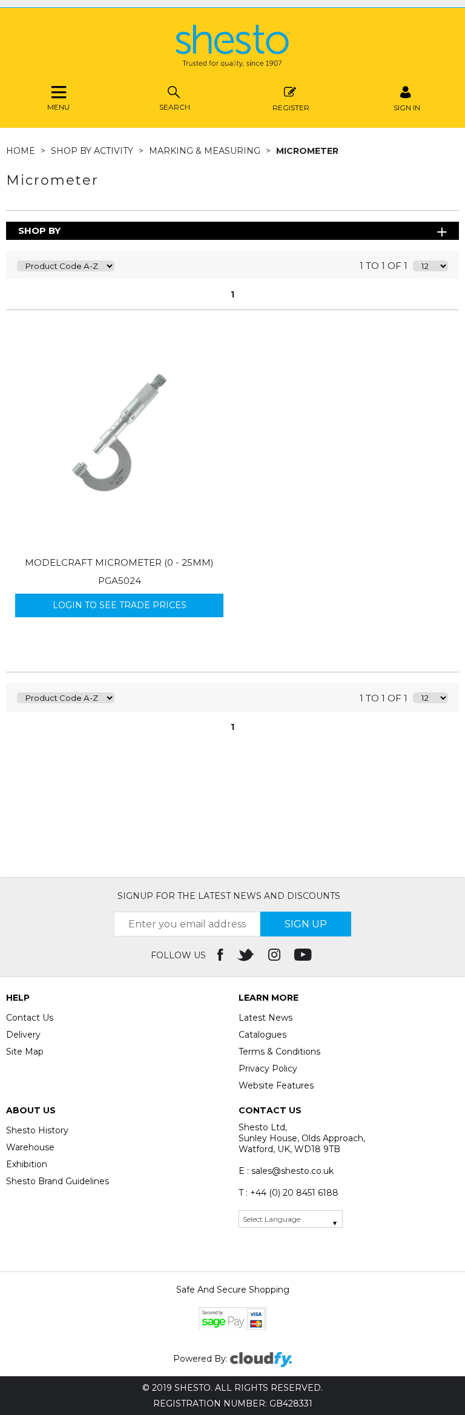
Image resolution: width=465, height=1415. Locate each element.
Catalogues (262, 1034)
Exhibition (26, 1164)
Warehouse (30, 1147)
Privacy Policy (268, 1068)
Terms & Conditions (279, 1051)
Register (290, 107)
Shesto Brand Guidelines (57, 1181)
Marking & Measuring (206, 150)
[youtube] (304, 955)
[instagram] (275, 955)
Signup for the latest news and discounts (228, 895)
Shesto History (37, 1130)
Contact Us (29, 1017)
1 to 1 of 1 (383, 265)
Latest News (265, 1017)
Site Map (25, 1051)
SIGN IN (407, 107)
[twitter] (247, 955)
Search (174, 106)
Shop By (39, 230)
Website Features (276, 1085)
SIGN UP (306, 924)
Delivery (23, 1034)
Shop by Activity (93, 150)
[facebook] (221, 955)
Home (22, 150)
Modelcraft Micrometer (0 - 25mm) (119, 562)
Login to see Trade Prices (119, 605)
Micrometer (307, 150)
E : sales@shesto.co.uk (286, 1170)
